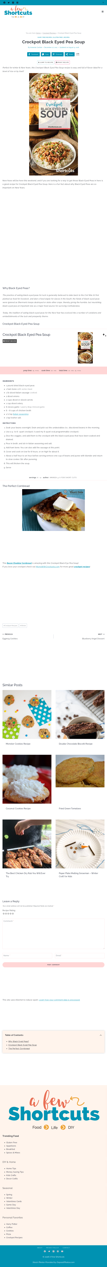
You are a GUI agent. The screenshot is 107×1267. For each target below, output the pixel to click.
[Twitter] (9, 2)
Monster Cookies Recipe (18, 744)
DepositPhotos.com (65, 1262)
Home (38, 33)
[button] (100, 76)
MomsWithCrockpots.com (48, 567)
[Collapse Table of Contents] (100, 1035)
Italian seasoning (20, 414)
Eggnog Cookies (10, 636)
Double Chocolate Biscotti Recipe (76, 744)
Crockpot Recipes (49, 33)
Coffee (9, 1227)
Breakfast (10, 1149)
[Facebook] (4, 2)
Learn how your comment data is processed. (59, 1000)
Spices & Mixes (13, 1153)
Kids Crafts (11, 1175)
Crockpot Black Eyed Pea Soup (22, 1045)
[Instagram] (13, 2)
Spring (9, 1194)
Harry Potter (11, 1224)
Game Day (11, 1205)
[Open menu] (102, 11)
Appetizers (11, 1146)
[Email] (62, 1251)
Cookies (10, 1231)
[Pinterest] (17, 2)
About (39, 1248)
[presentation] (27, 714)
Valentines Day (13, 1208)
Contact (66, 1248)
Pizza (8, 1234)
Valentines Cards (14, 1201)
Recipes (66, 37)
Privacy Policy (52, 1248)
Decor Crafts (12, 1179)
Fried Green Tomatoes (70, 808)
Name (6, 955)
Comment (8, 921)
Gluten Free (58, 37)
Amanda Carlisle (36, 47)
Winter (23, 625)
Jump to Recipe (46, 62)
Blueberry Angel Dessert (93, 636)
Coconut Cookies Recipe (18, 808)
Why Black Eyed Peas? (18, 1041)
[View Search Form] (103, 2)
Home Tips (11, 1168)
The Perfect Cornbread (19, 1048)
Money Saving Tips (15, 1172)
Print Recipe (63, 62)
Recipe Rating (9, 910)
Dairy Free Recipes (45, 37)
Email (59, 955)
